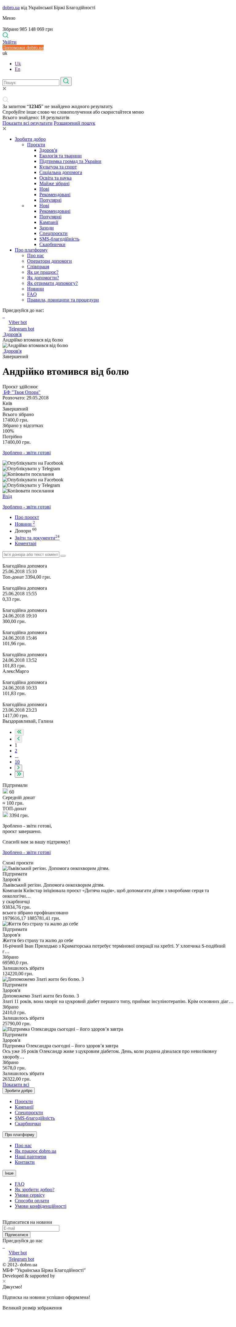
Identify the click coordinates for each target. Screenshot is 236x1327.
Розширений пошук (74, 123)
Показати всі (15, 1084)
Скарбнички (52, 244)
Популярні (50, 200)
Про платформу (31, 250)
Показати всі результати (27, 123)
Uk (18, 63)
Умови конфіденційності (40, 1206)
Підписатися (16, 1234)
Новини (35, 288)
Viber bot (18, 322)
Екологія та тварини (60, 155)
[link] (118, 463)
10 (17, 761)
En (17, 69)
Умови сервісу (30, 1195)
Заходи (46, 227)
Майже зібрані (54, 183)
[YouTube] (4, 1246)
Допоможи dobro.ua (23, 47)
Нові (44, 189)
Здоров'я (48, 150)
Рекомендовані (54, 194)
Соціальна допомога (60, 172)
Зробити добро (30, 139)
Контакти (25, 1162)
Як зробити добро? (34, 1189)
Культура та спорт (58, 166)
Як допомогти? (43, 277)
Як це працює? (42, 272)
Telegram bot (21, 328)
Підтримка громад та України (70, 161)
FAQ (32, 294)
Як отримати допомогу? (52, 283)
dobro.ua (11, 7)
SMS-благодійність (59, 238)
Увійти (9, 42)
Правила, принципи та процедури (63, 299)
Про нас (35, 255)
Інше (9, 1173)
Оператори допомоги (49, 261)
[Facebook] (3, 1246)
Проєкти (36, 144)
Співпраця (38, 266)
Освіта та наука (55, 177)
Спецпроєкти (53, 233)
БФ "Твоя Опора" (21, 392)
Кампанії (48, 222)
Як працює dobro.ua (35, 1151)
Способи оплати (32, 1200)
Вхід (7, 496)
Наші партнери (30, 1156)
